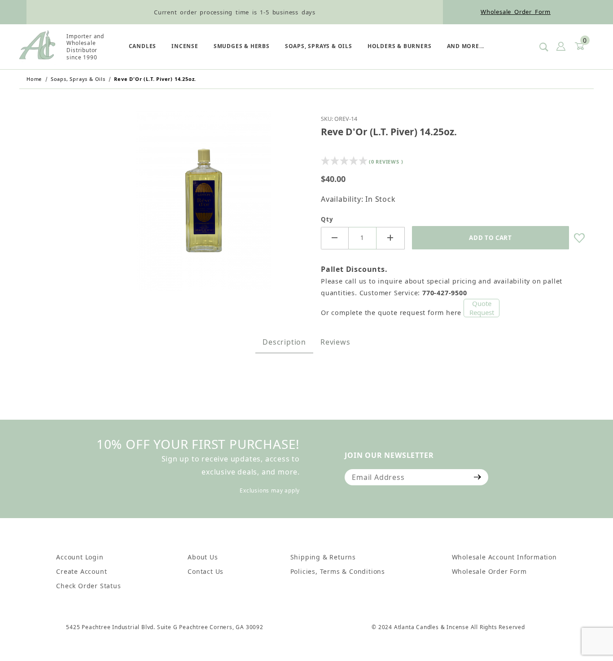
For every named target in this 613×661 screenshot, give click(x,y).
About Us (203, 557)
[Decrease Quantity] (335, 238)
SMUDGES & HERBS (242, 46)
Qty (327, 219)
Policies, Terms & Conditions (337, 571)
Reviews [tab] (335, 342)
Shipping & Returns (323, 557)
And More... (466, 46)
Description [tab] (284, 342)
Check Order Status (88, 585)
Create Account (81, 571)
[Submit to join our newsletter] (477, 477)
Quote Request (481, 308)
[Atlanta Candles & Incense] (37, 46)
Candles (143, 46)
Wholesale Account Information (504, 557)
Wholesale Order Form (516, 12)
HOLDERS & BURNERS (400, 46)
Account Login (79, 557)
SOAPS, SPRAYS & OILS (318, 46)
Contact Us (205, 571)
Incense (184, 46)
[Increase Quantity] (390, 238)
